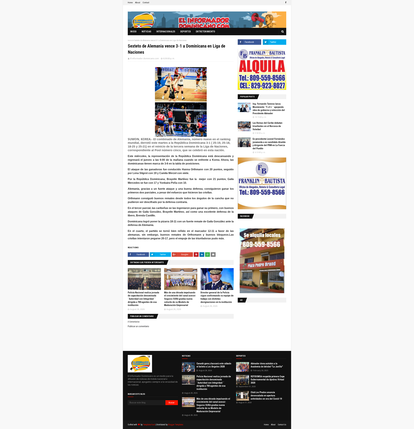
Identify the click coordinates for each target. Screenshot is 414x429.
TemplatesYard (149, 425)
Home (130, 2)
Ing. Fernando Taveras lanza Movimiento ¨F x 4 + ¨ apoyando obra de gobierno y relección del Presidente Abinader (269, 109)
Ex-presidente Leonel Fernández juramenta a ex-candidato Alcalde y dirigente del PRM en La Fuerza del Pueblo (269, 144)
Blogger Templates (175, 425)
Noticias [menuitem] (146, 31)
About (137, 2)
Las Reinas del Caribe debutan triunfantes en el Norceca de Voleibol (267, 126)
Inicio (130, 40)
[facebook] (285, 2)
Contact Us (282, 425)
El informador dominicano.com (144, 58)
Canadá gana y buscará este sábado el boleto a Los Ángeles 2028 (213, 365)
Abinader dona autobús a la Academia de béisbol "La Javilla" (267, 365)
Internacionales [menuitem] (165, 31)
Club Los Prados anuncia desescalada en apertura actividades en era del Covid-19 (266, 395)
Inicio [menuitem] (133, 31)
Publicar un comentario (138, 326)
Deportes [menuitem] (185, 31)
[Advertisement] (258, 326)
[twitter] (274, 42)
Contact (146, 2)
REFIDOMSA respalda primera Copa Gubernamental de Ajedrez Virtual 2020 (267, 379)
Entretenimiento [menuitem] (205, 31)
